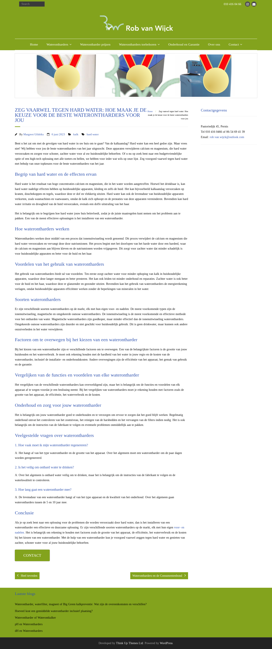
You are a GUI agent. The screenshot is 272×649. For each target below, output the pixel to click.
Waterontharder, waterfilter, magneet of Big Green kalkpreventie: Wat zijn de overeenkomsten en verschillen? (81, 604)
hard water (93, 134)
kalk (75, 134)
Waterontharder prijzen (95, 44)
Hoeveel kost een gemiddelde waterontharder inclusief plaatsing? (54, 611)
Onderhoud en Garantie (184, 44)
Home (34, 44)
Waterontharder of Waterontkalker (35, 617)
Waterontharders (57, 44)
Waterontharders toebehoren (137, 44)
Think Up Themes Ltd (129, 643)
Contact (234, 44)
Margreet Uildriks (33, 134)
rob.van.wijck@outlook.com (227, 137)
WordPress (166, 643)
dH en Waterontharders (28, 630)
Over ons (214, 44)
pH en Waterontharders (28, 624)
